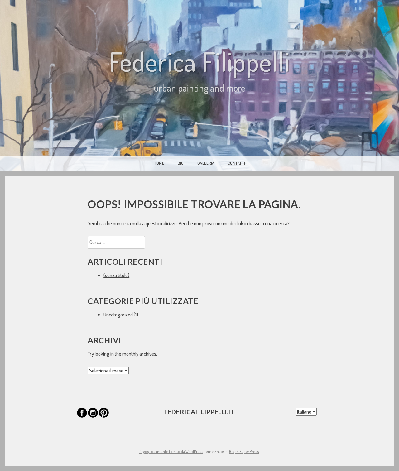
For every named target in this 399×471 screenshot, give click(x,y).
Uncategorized (118, 314)
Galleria (205, 163)
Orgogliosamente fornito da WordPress (171, 451)
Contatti (236, 163)
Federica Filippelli (199, 61)
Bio (181, 163)
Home (159, 163)
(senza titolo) (116, 275)
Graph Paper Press (244, 451)
